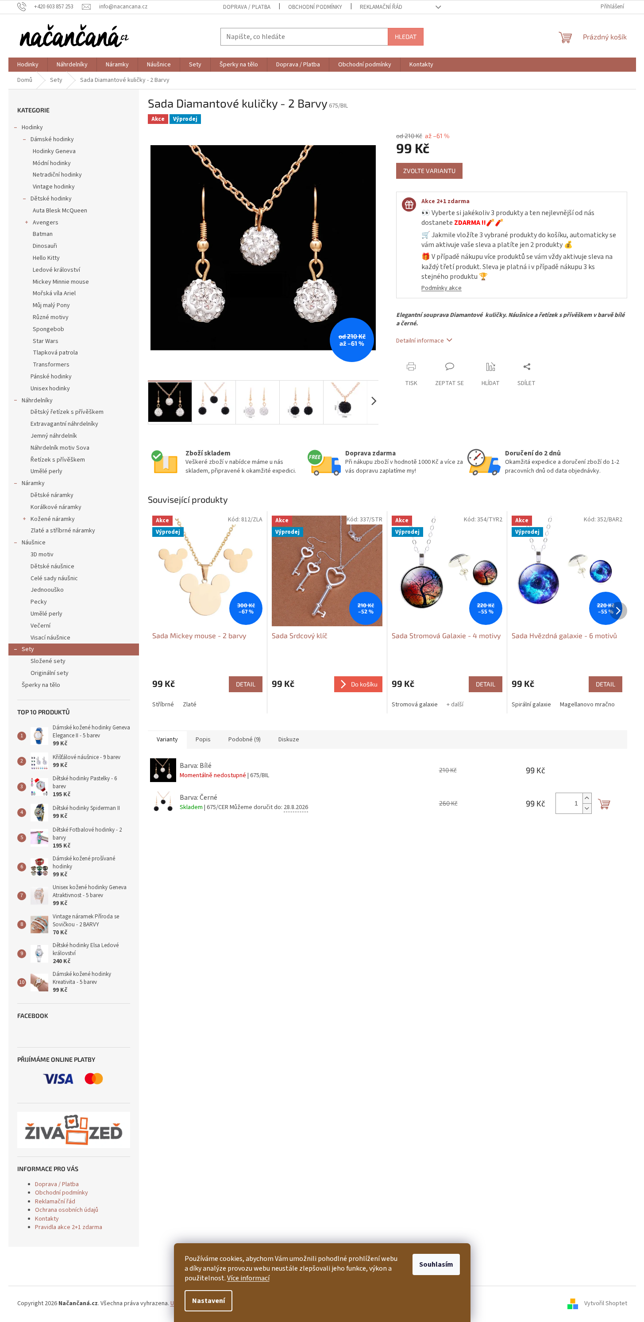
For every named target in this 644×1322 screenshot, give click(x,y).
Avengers (45, 222)
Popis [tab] (203, 739)
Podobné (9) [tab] (244, 739)
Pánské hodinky (51, 376)
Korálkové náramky (56, 507)
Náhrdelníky (37, 400)
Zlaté (190, 704)
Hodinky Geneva (54, 151)
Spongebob (48, 329)
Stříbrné (163, 704)
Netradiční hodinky (57, 174)
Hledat (405, 36)
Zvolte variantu (429, 170)
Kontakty (47, 1218)
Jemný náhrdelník (54, 436)
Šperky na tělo (41, 685)
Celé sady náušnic (54, 578)
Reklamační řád (381, 7)
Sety (28, 649)
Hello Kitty (46, 258)
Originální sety (50, 673)
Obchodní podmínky (315, 7)
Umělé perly (46, 471)
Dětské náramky (52, 495)
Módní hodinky (52, 163)
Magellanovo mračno (587, 704)
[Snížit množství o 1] (586, 808)
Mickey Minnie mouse (61, 282)
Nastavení (208, 1301)
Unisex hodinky (50, 388)
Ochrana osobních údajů (66, 1210)
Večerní (40, 625)
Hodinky (32, 127)
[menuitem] (27, 65)
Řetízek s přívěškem (58, 459)
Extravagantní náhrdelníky (64, 424)
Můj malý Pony (51, 305)
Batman (43, 234)
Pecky (39, 601)
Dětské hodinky (51, 198)
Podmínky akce (441, 288)
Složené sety (48, 661)
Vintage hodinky (54, 186)
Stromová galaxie (415, 704)
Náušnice (34, 542)
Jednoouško (47, 590)
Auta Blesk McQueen (60, 210)
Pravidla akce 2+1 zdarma (68, 1227)
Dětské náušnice (52, 566)
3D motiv (42, 554)
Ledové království (56, 270)
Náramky (33, 483)
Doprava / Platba (246, 7)
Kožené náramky (53, 519)
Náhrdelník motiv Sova (60, 447)
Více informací (248, 1278)
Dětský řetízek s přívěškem (67, 412)
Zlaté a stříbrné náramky (63, 530)
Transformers (51, 364)
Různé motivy (51, 317)
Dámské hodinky (52, 139)
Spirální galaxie (531, 704)
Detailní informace (420, 340)
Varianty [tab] (167, 739)
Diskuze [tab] (288, 739)
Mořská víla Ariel (54, 293)
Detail (245, 684)
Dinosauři (45, 246)
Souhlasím (436, 1264)
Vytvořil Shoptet (605, 1303)
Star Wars (45, 341)
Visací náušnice (50, 637)
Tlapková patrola (55, 352)
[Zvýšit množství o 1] (586, 798)
